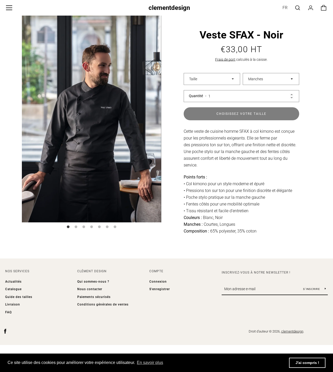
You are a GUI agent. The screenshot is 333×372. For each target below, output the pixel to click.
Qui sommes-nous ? (93, 281)
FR (285, 7)
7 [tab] (115, 227)
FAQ (8, 312)
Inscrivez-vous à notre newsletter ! (256, 272)
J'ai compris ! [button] (307, 363)
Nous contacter (89, 289)
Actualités (13, 281)
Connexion (158, 281)
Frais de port (225, 59)
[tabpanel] (91, 117)
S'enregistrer (159, 289)
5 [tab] (99, 227)
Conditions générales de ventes (103, 304)
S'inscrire (312, 289)
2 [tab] (76, 227)
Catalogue (13, 289)
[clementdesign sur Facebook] (5, 331)
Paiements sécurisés (94, 297)
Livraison (12, 304)
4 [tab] (91, 227)
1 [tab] (68, 227)
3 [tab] (83, 227)
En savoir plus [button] (150, 362)
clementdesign (169, 7)
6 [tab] (107, 227)
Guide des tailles (18, 297)
